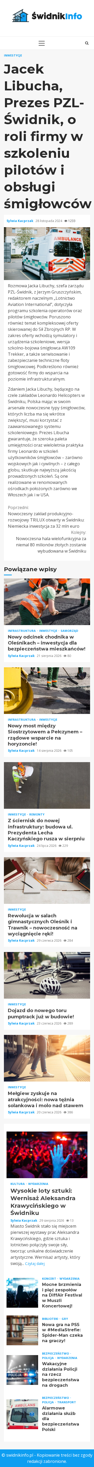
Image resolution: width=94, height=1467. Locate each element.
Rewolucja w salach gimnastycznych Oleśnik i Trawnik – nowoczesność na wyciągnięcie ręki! (47, 880)
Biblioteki (50, 1318)
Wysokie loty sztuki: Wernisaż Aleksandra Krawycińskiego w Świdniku (47, 1155)
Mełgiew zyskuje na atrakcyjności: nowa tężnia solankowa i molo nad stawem (47, 1058)
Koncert (49, 1278)
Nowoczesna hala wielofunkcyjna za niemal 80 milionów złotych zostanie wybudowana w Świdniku (51, 541)
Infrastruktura (22, 630)
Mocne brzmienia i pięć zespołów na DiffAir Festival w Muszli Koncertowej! (22, 1293)
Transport (66, 1402)
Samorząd (69, 630)
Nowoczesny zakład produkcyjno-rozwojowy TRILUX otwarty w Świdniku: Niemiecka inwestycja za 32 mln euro (46, 517)
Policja (48, 1357)
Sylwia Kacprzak (20, 221)
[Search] (87, 43)
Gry (65, 1318)
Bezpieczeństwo (56, 1353)
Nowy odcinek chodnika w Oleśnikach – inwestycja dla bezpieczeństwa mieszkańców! (47, 601)
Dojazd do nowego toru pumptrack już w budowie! (47, 975)
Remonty (36, 814)
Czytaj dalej (35, 1263)
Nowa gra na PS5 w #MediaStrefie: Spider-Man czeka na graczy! (22, 1330)
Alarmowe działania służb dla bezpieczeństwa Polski (22, 1414)
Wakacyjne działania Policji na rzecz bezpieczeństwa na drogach (22, 1370)
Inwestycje (13, 55)
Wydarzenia (38, 1183)
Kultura (18, 1183)
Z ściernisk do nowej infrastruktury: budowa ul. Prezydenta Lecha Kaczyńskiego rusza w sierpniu (47, 785)
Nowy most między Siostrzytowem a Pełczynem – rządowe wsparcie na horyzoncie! (47, 690)
